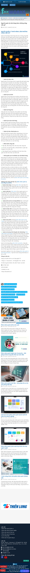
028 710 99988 (6, 549)
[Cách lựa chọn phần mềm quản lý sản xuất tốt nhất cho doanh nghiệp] (15, 404)
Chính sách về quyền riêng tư (8, 537)
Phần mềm (13, 191)
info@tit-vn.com (8, 1)
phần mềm (18, 185)
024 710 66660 (6, 547)
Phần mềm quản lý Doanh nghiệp (9, 530)
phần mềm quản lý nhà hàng (8, 294)
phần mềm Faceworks (17, 243)
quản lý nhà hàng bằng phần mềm (9, 297)
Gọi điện (4, 566)
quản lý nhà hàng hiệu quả (7, 299)
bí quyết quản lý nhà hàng (10, 284)
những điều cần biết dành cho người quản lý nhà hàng (14, 292)
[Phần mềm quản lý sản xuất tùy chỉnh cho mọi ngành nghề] (15, 436)
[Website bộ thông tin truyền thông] (15, 564)
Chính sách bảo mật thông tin (22, 565)
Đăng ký (13, 4)
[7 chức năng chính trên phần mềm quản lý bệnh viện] (15, 467)
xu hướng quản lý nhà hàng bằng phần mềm (11, 302)
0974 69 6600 (22, 1)
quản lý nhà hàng (21, 294)
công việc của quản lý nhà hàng (8, 286)
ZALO (3, 570)
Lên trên (26, 560)
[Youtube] (5, 557)
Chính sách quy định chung (8, 565)
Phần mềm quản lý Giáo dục (8, 532)
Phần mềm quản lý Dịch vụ (8, 528)
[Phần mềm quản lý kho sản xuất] (15, 315)
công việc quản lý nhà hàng (7, 289)
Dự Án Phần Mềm (6, 535)
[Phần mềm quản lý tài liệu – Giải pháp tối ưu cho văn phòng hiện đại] (15, 374)
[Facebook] (2, 557)
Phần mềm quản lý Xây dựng (8, 534)
